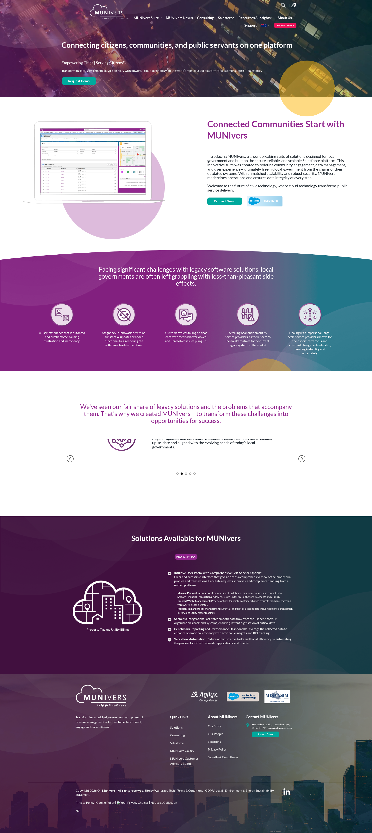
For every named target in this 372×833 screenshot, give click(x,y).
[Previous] (70, 459)
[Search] (283, 5)
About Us (284, 18)
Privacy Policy (85, 802)
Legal (219, 790)
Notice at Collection (164, 802)
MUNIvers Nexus (179, 18)
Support (250, 25)
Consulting (205, 18)
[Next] (301, 459)
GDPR (209, 790)
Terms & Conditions (190, 790)
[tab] (186, 557)
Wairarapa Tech (164, 790)
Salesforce (226, 18)
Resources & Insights (255, 18)
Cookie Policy (105, 802)
